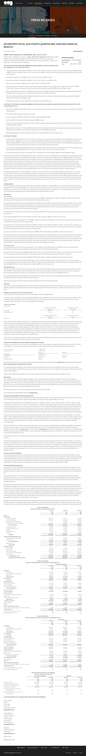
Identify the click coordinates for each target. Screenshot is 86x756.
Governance (79, 3)
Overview (30, 3)
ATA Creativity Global (11, 752)
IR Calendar (47, 35)
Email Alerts (54, 35)
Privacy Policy (68, 752)
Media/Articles (40, 35)
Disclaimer (75, 752)
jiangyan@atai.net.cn (9, 710)
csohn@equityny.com (9, 724)
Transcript (78, 59)
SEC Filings (71, 3)
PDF (75, 63)
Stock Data (64, 3)
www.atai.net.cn (61, 362)
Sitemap (65, 747)
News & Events (38, 3)
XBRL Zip (79, 63)
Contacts (44, 747)
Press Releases (32, 35)
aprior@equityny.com (9, 733)
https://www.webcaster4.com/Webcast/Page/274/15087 (18, 364)
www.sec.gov (24, 429)
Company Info (47, 3)
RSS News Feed (55, 747)
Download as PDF (78, 51)
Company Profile (33, 747)
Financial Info (56, 3)
